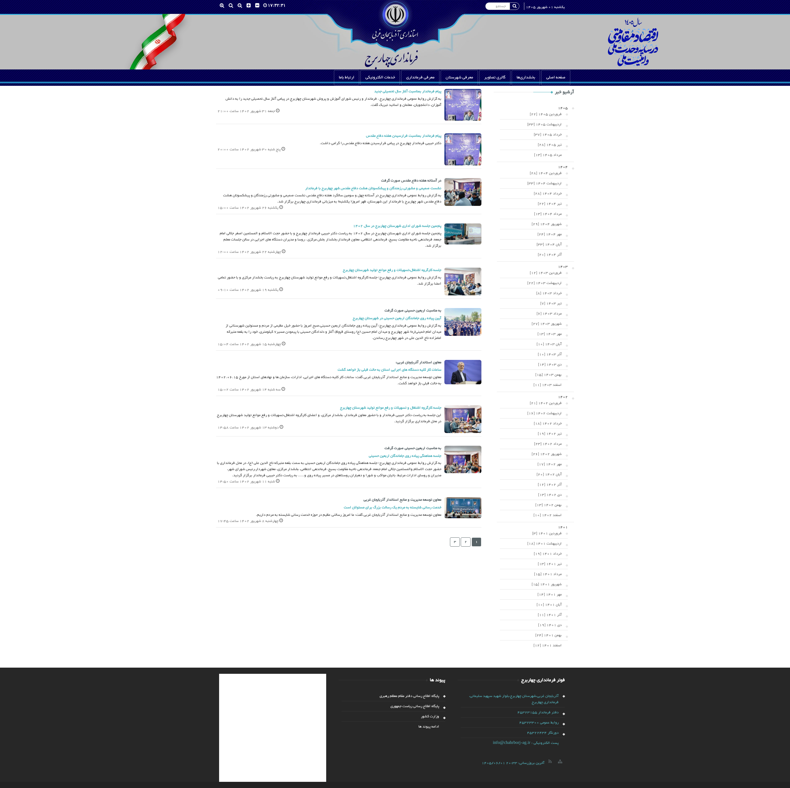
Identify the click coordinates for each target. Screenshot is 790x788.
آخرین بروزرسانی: (513, 763)
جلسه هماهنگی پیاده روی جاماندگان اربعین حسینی (405, 455)
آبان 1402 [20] (549, 474)
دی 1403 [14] (550, 364)
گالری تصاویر (494, 77)
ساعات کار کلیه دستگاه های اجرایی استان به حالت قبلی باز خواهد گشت (389, 369)
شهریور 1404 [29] (547, 224)
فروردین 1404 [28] (546, 173)
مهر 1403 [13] (550, 334)
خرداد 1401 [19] (548, 554)
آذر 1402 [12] (550, 485)
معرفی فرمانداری (420, 77)
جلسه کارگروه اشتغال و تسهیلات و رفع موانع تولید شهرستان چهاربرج (390, 407)
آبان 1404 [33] (549, 244)
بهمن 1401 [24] (548, 635)
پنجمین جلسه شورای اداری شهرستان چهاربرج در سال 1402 (397, 226)
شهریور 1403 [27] (547, 324)
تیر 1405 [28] (550, 145)
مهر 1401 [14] (550, 594)
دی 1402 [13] (550, 495)
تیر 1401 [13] (550, 564)
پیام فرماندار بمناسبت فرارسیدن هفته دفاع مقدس (403, 135)
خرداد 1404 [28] (548, 193)
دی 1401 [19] (550, 625)
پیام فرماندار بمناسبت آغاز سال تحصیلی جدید (407, 91)
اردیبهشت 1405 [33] (544, 124)
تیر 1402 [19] (550, 434)
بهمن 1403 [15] (548, 375)
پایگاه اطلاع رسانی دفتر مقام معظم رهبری (409, 696)
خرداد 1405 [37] (548, 134)
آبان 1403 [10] (549, 344)
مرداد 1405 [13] (548, 155)
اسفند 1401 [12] (548, 645)
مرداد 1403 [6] (549, 314)
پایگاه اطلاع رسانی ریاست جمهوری (414, 706)
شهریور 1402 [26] (547, 454)
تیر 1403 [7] (551, 303)
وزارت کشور (430, 716)
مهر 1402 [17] (550, 464)
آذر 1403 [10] (550, 354)
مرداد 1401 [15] (548, 574)
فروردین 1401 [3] (547, 533)
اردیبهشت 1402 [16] (544, 413)
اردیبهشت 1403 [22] (544, 283)
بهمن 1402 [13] (548, 505)
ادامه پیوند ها (428, 726)
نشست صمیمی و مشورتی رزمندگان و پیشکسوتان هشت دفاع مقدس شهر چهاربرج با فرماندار (373, 188)
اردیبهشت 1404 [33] (544, 183)
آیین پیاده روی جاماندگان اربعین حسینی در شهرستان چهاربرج (397, 318)
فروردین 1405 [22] (546, 114)
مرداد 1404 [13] (548, 214)
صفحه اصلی (555, 77)
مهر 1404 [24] (550, 234)
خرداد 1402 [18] (548, 423)
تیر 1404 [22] (550, 204)
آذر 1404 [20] (550, 255)
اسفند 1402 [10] (548, 515)
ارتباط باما (346, 77)
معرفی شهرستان (459, 77)
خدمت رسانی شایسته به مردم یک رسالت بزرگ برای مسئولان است (392, 507)
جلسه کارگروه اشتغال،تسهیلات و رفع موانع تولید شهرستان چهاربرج (392, 270)
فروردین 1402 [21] (546, 403)
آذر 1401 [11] (550, 615)
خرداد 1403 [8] (549, 293)
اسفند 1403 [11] (548, 385)
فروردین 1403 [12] (546, 273)
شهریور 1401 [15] (547, 584)
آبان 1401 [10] (549, 605)
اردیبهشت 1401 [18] (544, 543)
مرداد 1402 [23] (548, 444)
